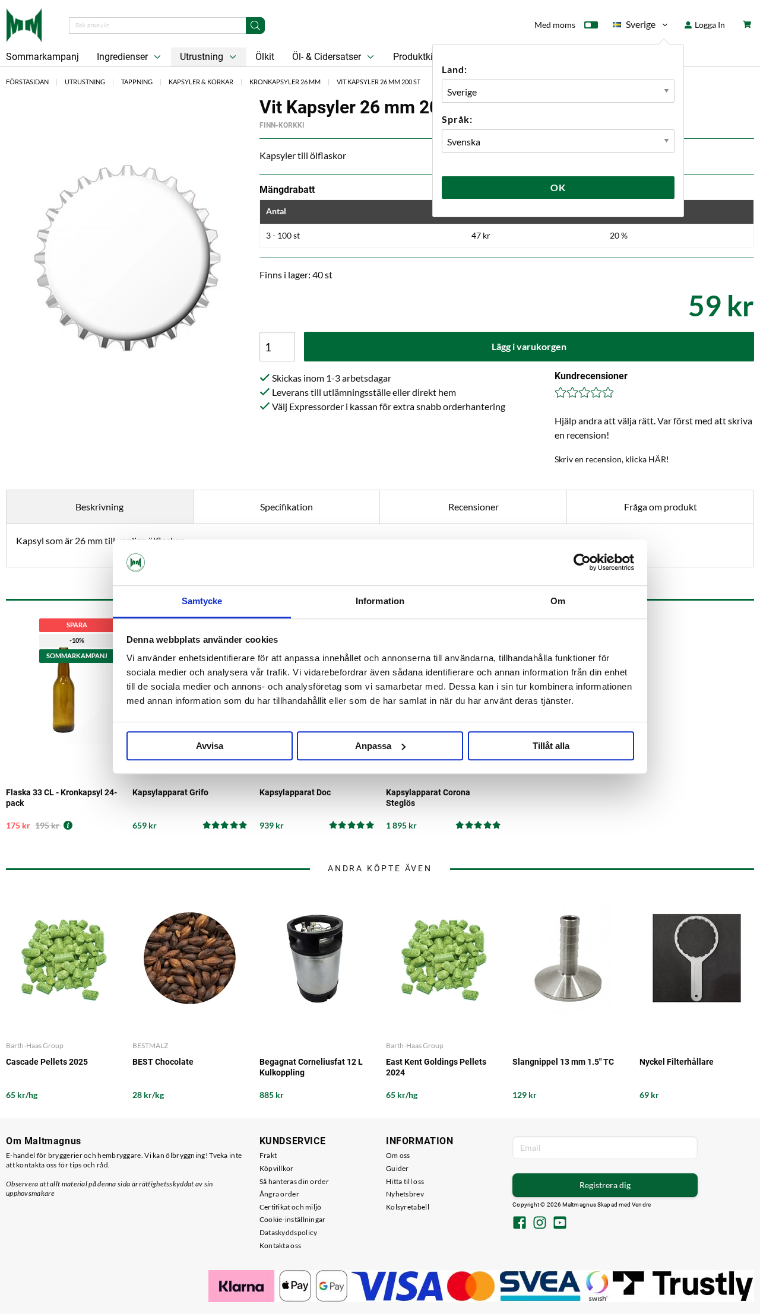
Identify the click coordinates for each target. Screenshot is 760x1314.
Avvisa (209, 746)
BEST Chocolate (163, 1062)
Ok (558, 187)
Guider (397, 1168)
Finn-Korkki (282, 125)
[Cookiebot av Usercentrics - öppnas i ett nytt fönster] (582, 563)
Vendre (641, 1204)
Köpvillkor (276, 1168)
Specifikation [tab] (286, 506)
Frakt (268, 1155)
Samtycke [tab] (202, 601)
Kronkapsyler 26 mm (285, 81)
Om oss (398, 1155)
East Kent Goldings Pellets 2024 (436, 1067)
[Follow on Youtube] (560, 1224)
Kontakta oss (280, 1245)
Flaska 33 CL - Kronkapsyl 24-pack (61, 798)
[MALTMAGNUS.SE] (24, 24)
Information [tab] (380, 601)
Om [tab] (557, 601)
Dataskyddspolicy (288, 1232)
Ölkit (264, 56)
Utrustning (203, 56)
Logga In (709, 25)
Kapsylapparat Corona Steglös (428, 798)
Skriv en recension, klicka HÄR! (612, 459)
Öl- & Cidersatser (327, 56)
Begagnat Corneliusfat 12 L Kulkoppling (311, 1067)
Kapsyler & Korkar (201, 81)
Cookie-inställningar (292, 1219)
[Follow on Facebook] (519, 1224)
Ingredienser (123, 56)
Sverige (634, 26)
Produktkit (415, 56)
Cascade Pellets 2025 (47, 1062)
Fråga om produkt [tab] (660, 506)
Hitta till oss (405, 1181)
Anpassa (373, 746)
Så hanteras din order (294, 1181)
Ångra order (279, 1193)
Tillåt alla (551, 746)
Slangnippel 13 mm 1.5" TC (563, 1062)
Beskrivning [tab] (99, 506)
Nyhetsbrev (405, 1193)
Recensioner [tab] (473, 506)
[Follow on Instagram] (540, 1224)
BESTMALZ (150, 1045)
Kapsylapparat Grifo (170, 792)
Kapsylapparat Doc (295, 792)
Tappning (137, 81)
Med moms (554, 25)
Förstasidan (27, 81)
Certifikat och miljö (290, 1206)
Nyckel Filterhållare (676, 1062)
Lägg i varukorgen (529, 346)
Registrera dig (605, 1185)
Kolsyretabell (407, 1206)
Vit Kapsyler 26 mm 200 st (378, 81)
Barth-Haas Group (35, 1045)
